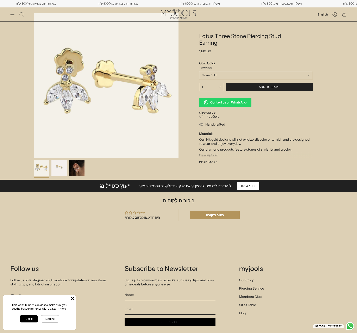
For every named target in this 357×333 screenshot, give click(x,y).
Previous (34, 85)
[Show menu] (12, 14)
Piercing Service (251, 288)
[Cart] (344, 14)
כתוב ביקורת (215, 215)
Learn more (59, 308)
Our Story (246, 280)
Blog (242, 313)
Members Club (250, 297)
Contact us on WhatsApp (228, 102)
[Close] (72, 298)
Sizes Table (247, 305)
